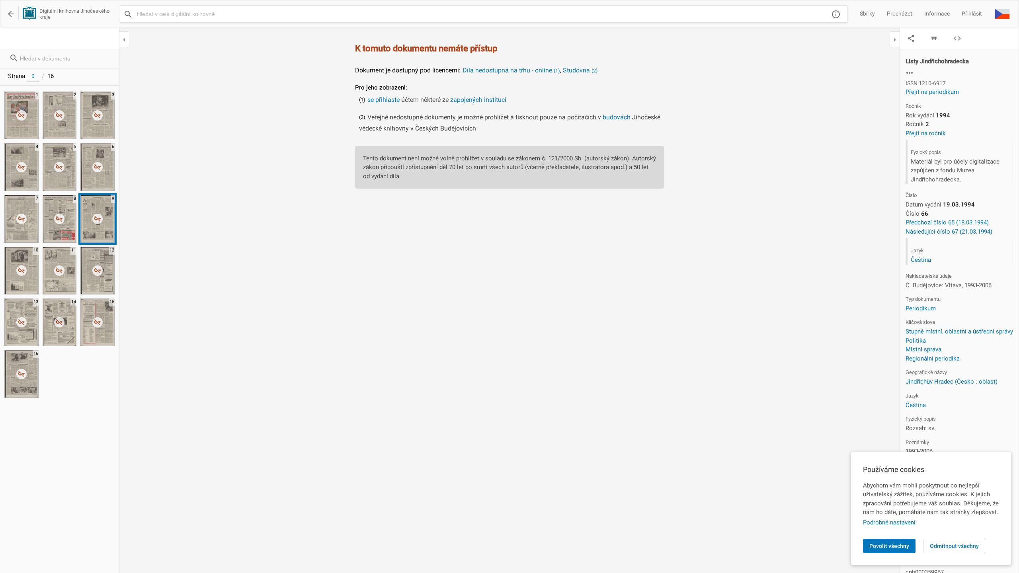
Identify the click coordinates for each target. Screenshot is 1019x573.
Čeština (921, 259)
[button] (1002, 13)
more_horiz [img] (909, 73)
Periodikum (921, 308)
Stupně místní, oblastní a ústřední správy (959, 331)
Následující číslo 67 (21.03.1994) (949, 231)
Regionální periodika (933, 358)
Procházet (899, 13)
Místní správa (923, 349)
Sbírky (867, 13)
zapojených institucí (478, 99)
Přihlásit (972, 13)
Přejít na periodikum (932, 92)
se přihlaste (383, 99)
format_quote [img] (934, 38)
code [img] (957, 38)
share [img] (911, 38)
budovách (617, 117)
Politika (916, 340)
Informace (937, 13)
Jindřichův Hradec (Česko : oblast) (952, 381)
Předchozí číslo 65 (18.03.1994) (947, 222)
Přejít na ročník (926, 133)
